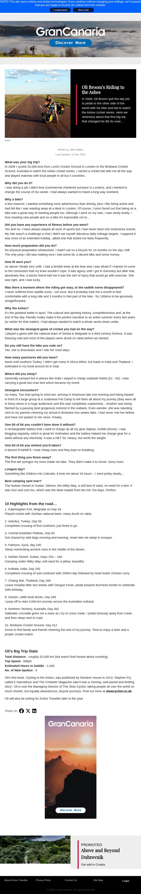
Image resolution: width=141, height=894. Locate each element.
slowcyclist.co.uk (119, 691)
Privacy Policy (43, 880)
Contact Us (71, 880)
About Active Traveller (16, 880)
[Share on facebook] (21, 711)
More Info (83, 10)
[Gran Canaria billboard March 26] (70, 39)
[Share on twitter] (28, 711)
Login (125, 880)
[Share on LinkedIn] (34, 711)
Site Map (98, 880)
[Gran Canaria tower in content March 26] (70, 767)
